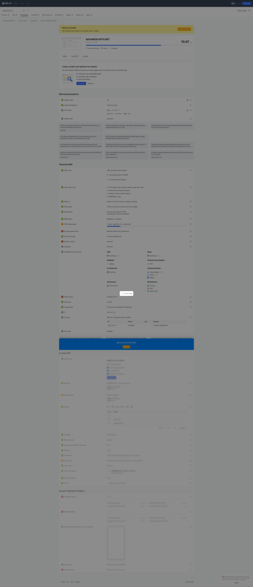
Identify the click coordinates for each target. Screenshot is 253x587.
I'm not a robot (128, 293)
